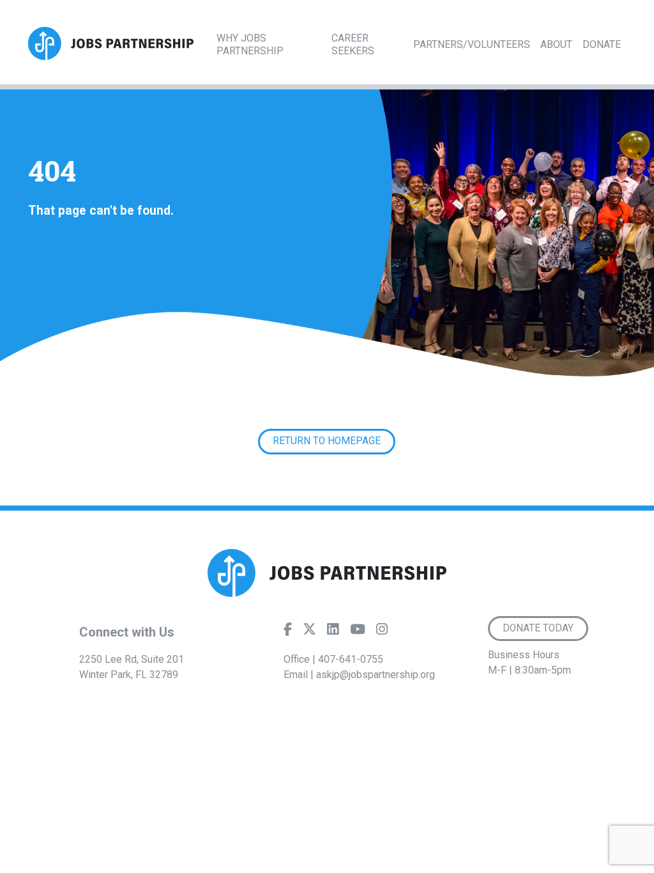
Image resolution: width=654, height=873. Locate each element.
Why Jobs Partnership (250, 44)
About (556, 44)
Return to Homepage (327, 441)
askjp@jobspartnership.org (375, 674)
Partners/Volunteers (471, 44)
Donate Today (538, 628)
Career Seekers (352, 44)
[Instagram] (382, 632)
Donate (601, 44)
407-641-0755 (350, 659)
